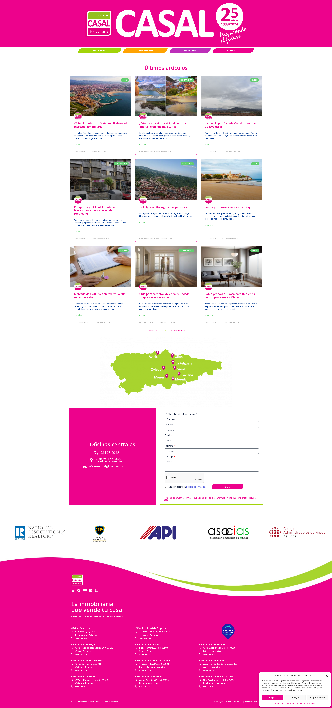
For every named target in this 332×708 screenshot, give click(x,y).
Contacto (233, 50)
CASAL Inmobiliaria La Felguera (150, 628)
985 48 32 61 (145, 686)
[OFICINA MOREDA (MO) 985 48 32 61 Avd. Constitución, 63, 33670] (172, 378)
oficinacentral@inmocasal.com (107, 466)
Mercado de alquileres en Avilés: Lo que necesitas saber (100, 295)
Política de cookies (282, 703)
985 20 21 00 (81, 670)
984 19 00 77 (81, 686)
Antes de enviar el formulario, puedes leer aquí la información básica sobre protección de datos (210, 498)
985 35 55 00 (81, 654)
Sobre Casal (77, 616)
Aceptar (272, 697)
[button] (327, 675)
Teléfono (169, 445)
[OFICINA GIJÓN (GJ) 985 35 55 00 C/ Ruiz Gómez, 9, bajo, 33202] (172, 356)
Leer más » (78, 145)
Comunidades (145, 50)
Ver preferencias (317, 697)
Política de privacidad (298, 703)
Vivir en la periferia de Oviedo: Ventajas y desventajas (230, 125)
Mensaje (169, 456)
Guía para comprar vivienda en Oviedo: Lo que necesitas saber (164, 295)
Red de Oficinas (93, 616)
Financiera (190, 50)
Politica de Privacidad (196, 486)
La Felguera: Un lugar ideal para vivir (163, 207)
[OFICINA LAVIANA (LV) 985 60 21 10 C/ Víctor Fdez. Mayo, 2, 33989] (179, 373)
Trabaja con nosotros (114, 616)
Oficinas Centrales (80, 628)
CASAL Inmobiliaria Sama (147, 644)
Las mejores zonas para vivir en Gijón (229, 207)
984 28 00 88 (110, 452)
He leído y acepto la (186, 486)
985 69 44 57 (145, 654)
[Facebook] (79, 590)
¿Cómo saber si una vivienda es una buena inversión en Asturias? (162, 125)
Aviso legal (311, 703)
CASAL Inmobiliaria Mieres (212, 644)
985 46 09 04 (209, 654)
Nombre (169, 424)
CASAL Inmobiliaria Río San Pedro (87, 660)
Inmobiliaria (100, 50)
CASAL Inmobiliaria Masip (83, 676)
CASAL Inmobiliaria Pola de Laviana (152, 660)
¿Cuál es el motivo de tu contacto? (181, 414)
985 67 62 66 (145, 638)
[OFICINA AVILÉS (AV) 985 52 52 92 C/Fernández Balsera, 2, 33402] (158, 352)
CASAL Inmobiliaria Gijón (83, 644)
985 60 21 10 (145, 670)
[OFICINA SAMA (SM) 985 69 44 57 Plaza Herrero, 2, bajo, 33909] (175, 367)
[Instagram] (73, 590)
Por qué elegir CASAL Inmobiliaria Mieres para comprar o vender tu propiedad (96, 210)
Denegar (295, 697)
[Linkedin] (90, 590)
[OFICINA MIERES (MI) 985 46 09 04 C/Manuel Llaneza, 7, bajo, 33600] (167, 375)
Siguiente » (179, 330)
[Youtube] (85, 590)
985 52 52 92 (209, 670)
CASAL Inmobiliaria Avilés (211, 660)
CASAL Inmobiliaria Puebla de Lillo (216, 676)
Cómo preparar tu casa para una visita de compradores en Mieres (230, 295)
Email (167, 435)
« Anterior (152, 330)
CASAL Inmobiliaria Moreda (148, 676)
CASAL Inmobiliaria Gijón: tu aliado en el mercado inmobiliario (100, 125)
